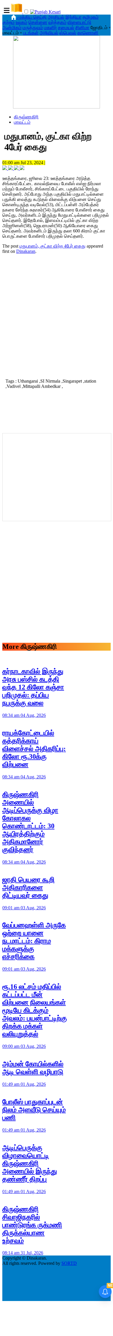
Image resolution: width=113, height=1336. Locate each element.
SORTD (69, 1263)
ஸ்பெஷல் (67, 32)
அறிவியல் (49, 32)
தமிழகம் (91, 17)
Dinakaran (25, 251)
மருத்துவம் (33, 27)
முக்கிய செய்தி (32, 17)
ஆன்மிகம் (11, 27)
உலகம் (21, 22)
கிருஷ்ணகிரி (26, 116)
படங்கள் (31, 32)
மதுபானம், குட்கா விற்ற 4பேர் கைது (52, 246)
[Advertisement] (56, 315)
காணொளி (87, 32)
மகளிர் (50, 27)
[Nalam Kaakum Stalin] (56, 106)
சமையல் (66, 27)
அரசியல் (56, 17)
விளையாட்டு (79, 22)
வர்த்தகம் (57, 22)
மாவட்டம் (22, 122)
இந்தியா (73, 17)
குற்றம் (8, 22)
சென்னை (37, 22)
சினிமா (82, 27)
